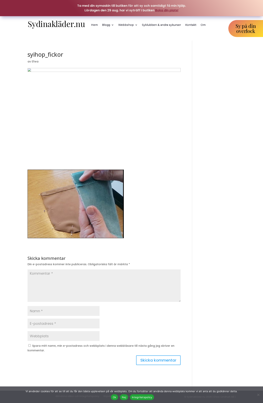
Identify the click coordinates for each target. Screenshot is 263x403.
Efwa (35, 61)
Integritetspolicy (142, 397)
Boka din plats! (166, 10)
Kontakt (190, 25)
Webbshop (126, 25)
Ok (114, 397)
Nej (124, 397)
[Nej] (258, 395)
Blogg (106, 25)
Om (203, 25)
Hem (94, 25)
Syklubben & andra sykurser (161, 25)
